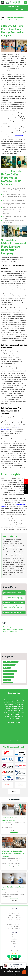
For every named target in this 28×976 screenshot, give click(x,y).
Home (2, 17)
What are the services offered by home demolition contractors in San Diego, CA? (13, 853)
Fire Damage (7, 668)
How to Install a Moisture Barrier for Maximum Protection (13, 819)
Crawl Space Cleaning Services (10, 661)
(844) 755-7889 (20, 9)
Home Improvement (8, 674)
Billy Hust (13, 536)
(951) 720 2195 (16, 4)
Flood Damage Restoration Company (13, 629)
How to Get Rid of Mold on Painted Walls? (13, 888)
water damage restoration (10, 631)
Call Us (26, 481)
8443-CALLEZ (20, 7)
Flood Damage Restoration (10, 627)
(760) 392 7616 (16, 1)
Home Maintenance (8, 677)
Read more (14, 831)
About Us (14, 937)
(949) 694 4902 (16, 2)
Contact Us (14, 941)
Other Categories (8, 683)
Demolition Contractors (9, 664)
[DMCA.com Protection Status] (14, 959)
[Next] (17, 740)
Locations (14, 939)
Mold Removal (7, 680)
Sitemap (14, 943)
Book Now (26, 488)
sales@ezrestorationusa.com (16, 951)
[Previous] (11, 740)
